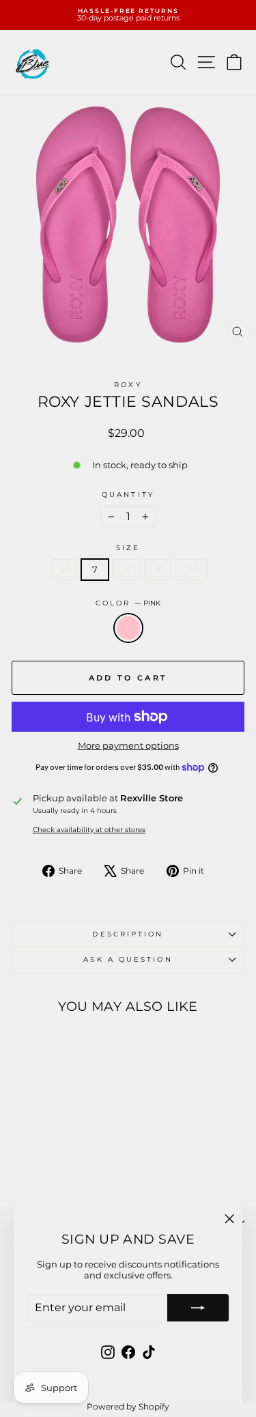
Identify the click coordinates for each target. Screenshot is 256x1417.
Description (127, 934)
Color (128, 603)
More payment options (128, 746)
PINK (128, 628)
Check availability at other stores (89, 830)
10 (191, 569)
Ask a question (127, 959)
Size (128, 548)
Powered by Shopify (128, 1406)
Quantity (128, 495)
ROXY (127, 384)
